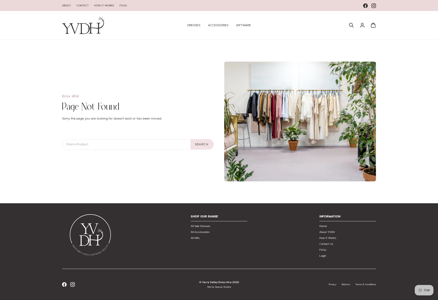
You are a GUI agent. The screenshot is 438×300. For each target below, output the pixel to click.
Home (323, 226)
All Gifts (195, 238)
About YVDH (327, 232)
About (66, 5)
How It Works (104, 5)
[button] (193, 25)
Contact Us (326, 243)
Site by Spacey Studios (219, 287)
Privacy (332, 284)
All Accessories (200, 232)
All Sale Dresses (200, 226)
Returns (346, 284)
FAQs (123, 5)
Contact (82, 5)
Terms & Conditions (365, 284)
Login (322, 255)
